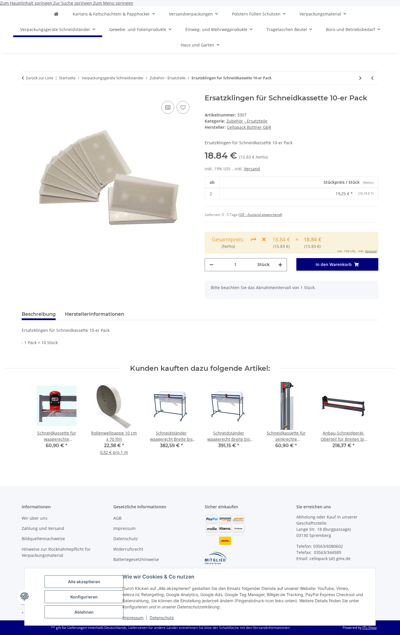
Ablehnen (84, 612)
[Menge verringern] (211, 264)
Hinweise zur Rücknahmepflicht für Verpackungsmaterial (56, 552)
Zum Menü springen (113, 3)
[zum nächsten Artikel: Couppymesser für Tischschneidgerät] (360, 78)
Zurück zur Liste (39, 77)
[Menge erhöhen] (280, 264)
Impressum (132, 617)
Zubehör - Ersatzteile (246, 121)
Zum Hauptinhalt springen (26, 3)
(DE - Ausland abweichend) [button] (260, 214)
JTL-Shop (370, 627)
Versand (252, 168)
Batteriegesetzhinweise (136, 559)
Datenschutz (162, 617)
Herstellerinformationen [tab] (94, 314)
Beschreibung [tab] (39, 314)
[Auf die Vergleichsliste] (167, 107)
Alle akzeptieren (84, 581)
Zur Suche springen (73, 3)
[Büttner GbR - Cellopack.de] (56, 14)
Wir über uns (34, 518)
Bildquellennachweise (43, 538)
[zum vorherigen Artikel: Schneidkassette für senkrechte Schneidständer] (372, 78)
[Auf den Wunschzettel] (183, 107)
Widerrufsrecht (128, 549)
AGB (117, 518)
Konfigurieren (84, 596)
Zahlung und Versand (43, 528)
